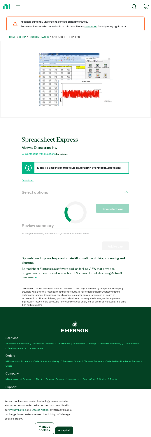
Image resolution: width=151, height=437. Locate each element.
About (39, 379)
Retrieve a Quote (71, 361)
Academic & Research (17, 343)
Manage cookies (44, 428)
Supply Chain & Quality (94, 379)
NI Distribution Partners (18, 361)
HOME (12, 37)
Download (28, 180)
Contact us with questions (40, 153)
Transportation (35, 348)
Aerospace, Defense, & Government (51, 343)
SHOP (22, 37)
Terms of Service (93, 361)
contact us (91, 26)
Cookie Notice (40, 409)
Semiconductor (16, 348)
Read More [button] (28, 277)
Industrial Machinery (110, 343)
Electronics (79, 343)
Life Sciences (132, 343)
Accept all (64, 430)
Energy (92, 343)
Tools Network (39, 37)
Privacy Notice (17, 409)
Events (113, 379)
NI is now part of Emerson (19, 379)
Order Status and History (46, 361)
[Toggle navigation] (22, 7)
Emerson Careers (55, 379)
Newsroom (73, 379)
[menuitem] (134, 7)
